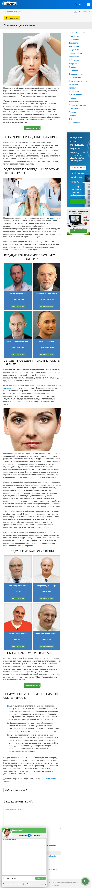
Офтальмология (75, 77)
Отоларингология (76, 74)
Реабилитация (75, 98)
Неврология (74, 57)
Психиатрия (74, 88)
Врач (37, 375)
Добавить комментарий (16, 790)
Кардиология (74, 50)
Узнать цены (78, 231)
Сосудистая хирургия (77, 105)
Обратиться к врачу (18, 306)
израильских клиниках (29, 112)
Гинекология (74, 39)
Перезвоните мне (12, 18)
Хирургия (72, 116)
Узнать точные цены (32, 128)
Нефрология (74, 64)
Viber (79, 178)
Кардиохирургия (75, 53)
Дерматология (75, 43)
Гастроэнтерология (77, 32)
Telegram (81, 173)
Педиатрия (73, 84)
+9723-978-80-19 (84, 12)
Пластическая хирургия (78, 81)
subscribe (52, 856)
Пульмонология (75, 95)
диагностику (55, 218)
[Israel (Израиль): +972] (75, 12)
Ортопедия (73, 71)
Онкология (73, 67)
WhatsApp (81, 182)
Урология (72, 112)
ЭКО (70, 119)
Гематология (74, 36)
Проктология (74, 91)
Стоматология (74, 109)
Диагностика (74, 46)
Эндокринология (75, 122)
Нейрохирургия (75, 60)
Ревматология (74, 102)
